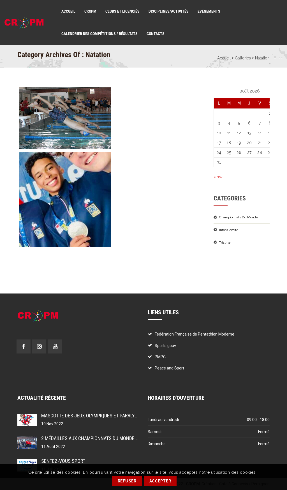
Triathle (224, 242)
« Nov (218, 177)
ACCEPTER (160, 481)
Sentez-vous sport (63, 461)
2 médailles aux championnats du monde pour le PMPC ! (104, 438)
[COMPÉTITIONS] (54, 199)
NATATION (32, 93)
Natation (262, 58)
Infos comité (228, 230)
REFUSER (127, 481)
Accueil (224, 58)
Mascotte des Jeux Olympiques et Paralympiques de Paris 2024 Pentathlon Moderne (137, 416)
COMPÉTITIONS (38, 158)
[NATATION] (54, 118)
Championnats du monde (238, 217)
